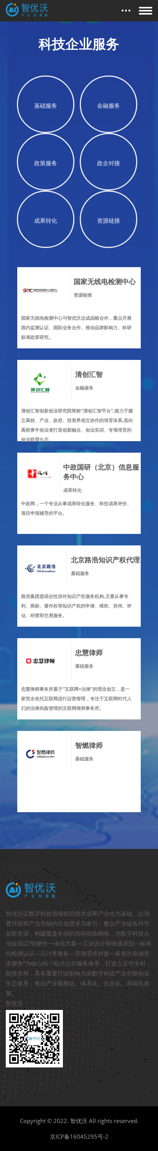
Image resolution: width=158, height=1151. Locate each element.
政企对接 (108, 163)
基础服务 (45, 105)
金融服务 (108, 105)
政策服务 (45, 163)
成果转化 (45, 220)
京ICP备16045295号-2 (79, 1136)
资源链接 (108, 220)
